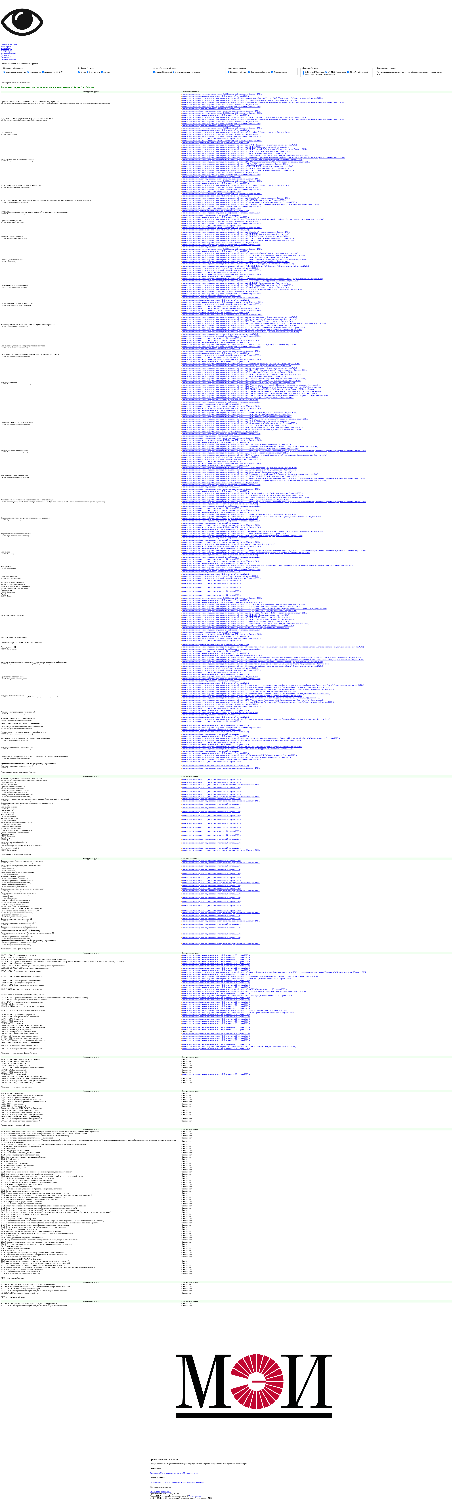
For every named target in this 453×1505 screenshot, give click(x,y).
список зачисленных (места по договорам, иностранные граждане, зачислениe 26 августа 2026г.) (221, 111)
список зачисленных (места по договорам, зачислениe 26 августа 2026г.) (211, 109)
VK (151, 1492)
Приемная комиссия (9, 44)
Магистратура (6, 49)
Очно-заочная (94, 72)
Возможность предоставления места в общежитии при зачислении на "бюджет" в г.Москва (47, 87)
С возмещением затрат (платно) (187, 72)
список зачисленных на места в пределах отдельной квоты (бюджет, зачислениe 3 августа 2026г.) (221, 107)
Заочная (106, 72)
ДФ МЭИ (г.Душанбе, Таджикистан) (320, 74)
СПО (61, 72)
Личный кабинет (8, 57)
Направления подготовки (160, 1482)
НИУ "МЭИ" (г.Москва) (315, 72)
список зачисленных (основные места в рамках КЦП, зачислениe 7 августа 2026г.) (215, 96)
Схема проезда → (196, 1496)
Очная (83, 72)
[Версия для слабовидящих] (22, 43)
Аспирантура (6, 51)
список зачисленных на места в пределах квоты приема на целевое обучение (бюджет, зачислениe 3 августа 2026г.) (228, 544)
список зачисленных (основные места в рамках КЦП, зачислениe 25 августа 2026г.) (216, 955)
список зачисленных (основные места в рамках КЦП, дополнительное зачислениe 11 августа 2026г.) (222, 302)
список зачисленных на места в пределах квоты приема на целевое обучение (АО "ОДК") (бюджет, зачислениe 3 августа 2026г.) (233, 200)
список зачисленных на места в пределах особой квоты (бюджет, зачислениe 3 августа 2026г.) (220, 104)
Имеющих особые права (260, 72)
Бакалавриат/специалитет (16, 72)
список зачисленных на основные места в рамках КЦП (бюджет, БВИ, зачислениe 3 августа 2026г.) (222, 94)
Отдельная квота (280, 72)
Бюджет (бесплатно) (163, 72)
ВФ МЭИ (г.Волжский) (359, 72)
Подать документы (8, 59)
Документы (175, 1482)
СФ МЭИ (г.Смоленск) (337, 72)
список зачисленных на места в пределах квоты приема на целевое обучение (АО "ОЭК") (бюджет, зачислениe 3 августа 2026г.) (234, 153)
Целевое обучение (8, 53)
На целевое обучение (238, 72)
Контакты (5, 55)
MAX (168, 1492)
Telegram (156, 1492)
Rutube (163, 1492)
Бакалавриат (6, 47)
